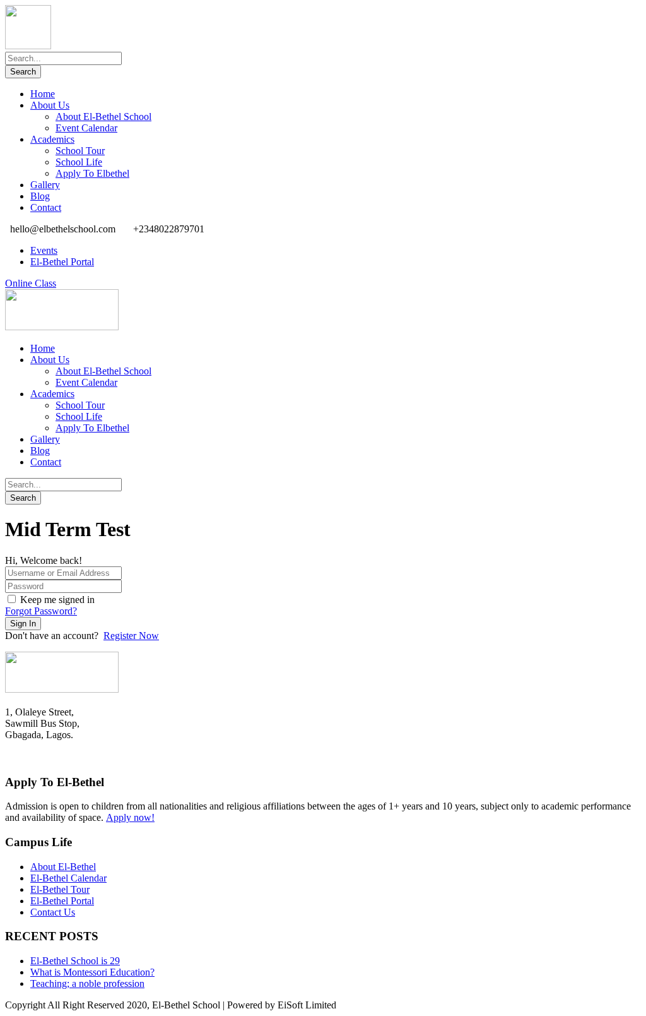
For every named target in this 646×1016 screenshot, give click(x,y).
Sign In (23, 623)
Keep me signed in (57, 599)
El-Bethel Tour (60, 889)
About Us (49, 105)
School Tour (80, 150)
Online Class (30, 283)
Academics (52, 139)
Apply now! (130, 817)
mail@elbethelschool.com (56, 758)
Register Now (131, 635)
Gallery (45, 184)
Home (42, 93)
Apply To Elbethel (92, 173)
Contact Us (52, 912)
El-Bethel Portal (62, 261)
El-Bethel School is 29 (75, 960)
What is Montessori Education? (92, 972)
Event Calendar (86, 128)
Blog (40, 196)
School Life (79, 162)
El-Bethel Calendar (68, 878)
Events (43, 250)
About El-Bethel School (103, 116)
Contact (45, 207)
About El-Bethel (63, 866)
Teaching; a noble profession (87, 983)
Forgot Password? (41, 611)
